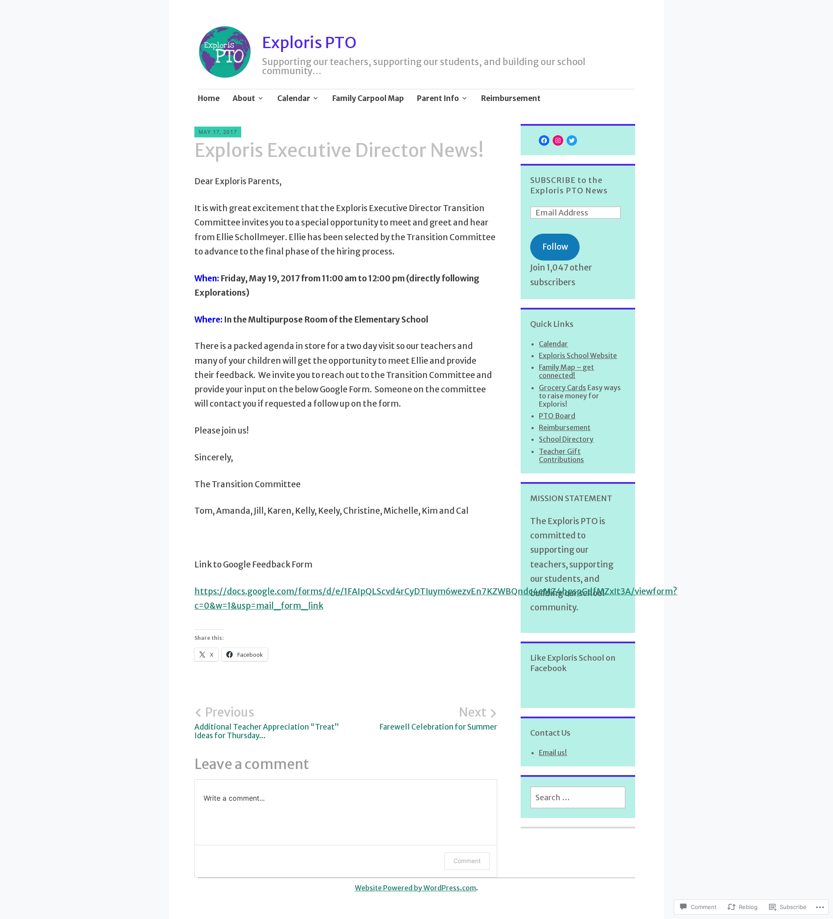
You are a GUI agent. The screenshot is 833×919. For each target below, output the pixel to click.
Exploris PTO (309, 42)
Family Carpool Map (368, 98)
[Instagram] (558, 140)
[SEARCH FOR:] (578, 797)
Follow (555, 246)
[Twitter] (572, 140)
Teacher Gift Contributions (561, 455)
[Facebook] (544, 140)
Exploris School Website (578, 355)
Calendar (293, 98)
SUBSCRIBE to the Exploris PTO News (569, 185)
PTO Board (557, 415)
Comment (467, 860)
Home (209, 98)
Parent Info (438, 98)
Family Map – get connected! (566, 371)
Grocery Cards (562, 387)
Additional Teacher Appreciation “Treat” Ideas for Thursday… (266, 722)
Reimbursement (511, 98)
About (244, 98)
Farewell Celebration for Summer (438, 718)
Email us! (553, 752)
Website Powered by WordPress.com (415, 887)
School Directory (566, 439)
